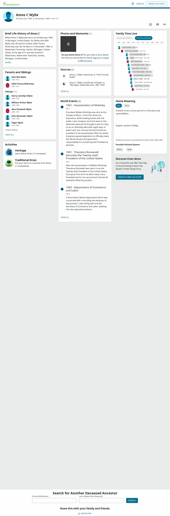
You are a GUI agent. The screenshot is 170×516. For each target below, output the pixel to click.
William (119, 149)
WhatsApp (86, 513)
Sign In (140, 3)
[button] (30, 78)
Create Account (156, 3)
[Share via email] (157, 24)
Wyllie (129, 149)
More (8, 62)
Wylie (119, 106)
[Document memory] (68, 44)
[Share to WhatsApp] (150, 24)
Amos (127, 106)
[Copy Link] (164, 24)
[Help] (132, 3)
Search (132, 500)
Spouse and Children (124, 38)
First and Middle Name (40, 496)
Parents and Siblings (143, 38)
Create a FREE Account (130, 177)
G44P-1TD (54, 19)
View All (9, 134)
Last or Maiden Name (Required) (91, 496)
